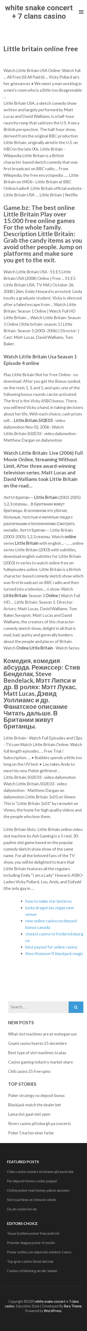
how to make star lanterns (48, 901)
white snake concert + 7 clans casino (39, 12)
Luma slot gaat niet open (29, 1114)
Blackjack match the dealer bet (34, 1104)
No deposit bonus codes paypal (32, 1181)
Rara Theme (73, 1306)
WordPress (52, 1311)
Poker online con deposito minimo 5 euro (39, 1252)
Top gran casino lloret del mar (30, 1261)
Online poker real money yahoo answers (38, 1190)
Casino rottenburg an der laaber (32, 1270)
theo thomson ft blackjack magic (54, 953)
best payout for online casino (51, 946)
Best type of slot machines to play (37, 1052)
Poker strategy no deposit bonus (36, 1095)
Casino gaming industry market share (40, 1062)
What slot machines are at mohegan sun (42, 1034)
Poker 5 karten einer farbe (31, 1132)
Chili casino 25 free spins (29, 1071)
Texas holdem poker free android (33, 1233)
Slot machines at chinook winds (31, 1199)
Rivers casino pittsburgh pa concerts (39, 1123)
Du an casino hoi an (22, 1209)
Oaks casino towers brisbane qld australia (40, 1171)
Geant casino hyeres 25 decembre (37, 1043)
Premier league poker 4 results (31, 1242)
